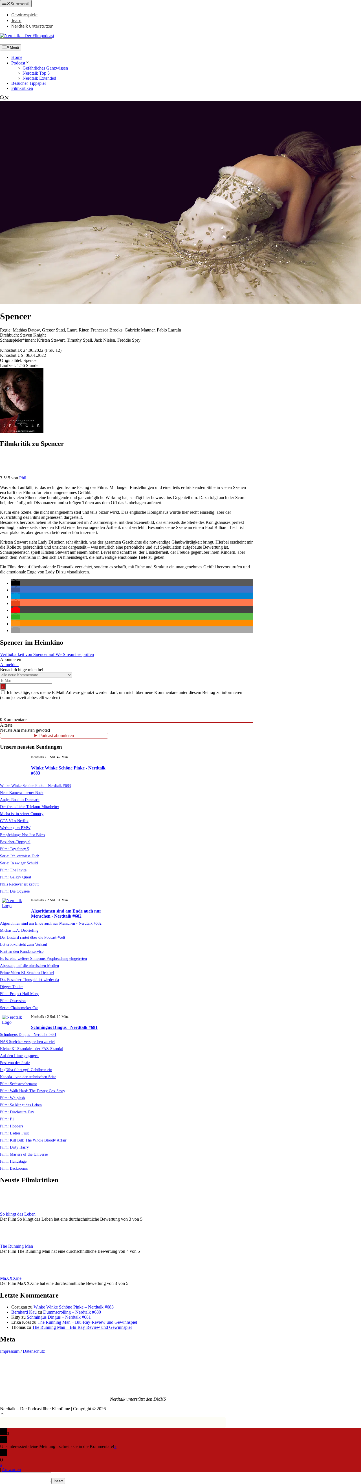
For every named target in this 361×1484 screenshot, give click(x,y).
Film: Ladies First (14, 1133)
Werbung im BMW (15, 828)
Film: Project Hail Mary (19, 993)
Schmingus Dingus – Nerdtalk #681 (59, 1317)
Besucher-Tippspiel (28, 83)
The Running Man (16, 1246)
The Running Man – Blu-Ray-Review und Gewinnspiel (87, 1322)
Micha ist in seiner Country (21, 813)
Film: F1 (7, 1119)
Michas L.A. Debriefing (19, 930)
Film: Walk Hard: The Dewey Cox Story (32, 1091)
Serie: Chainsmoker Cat (19, 1007)
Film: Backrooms (14, 1168)
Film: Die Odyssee (15, 891)
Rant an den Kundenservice (21, 951)
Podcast (18, 63)
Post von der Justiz (15, 1062)
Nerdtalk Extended (39, 78)
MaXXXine (10, 1278)
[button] (15, 583)
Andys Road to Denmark (19, 799)
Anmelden (9, 664)
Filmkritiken (22, 88)
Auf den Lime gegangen (19, 1055)
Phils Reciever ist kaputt (19, 884)
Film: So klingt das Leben (21, 1105)
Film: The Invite (13, 870)
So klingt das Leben (18, 1214)
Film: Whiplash (12, 1098)
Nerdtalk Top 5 (36, 73)
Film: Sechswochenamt (18, 1084)
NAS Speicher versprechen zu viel (27, 1041)
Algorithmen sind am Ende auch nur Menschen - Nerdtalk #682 (66, 913)
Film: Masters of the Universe (24, 1154)
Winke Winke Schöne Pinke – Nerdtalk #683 (74, 1307)
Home (16, 57)
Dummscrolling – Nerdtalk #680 (72, 1312)
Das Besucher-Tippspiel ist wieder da (29, 979)
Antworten (11, 1469)
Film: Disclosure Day (17, 1112)
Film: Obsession (13, 1000)
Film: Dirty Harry (14, 1147)
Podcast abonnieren (56, 735)
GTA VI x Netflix (14, 820)
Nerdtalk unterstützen (32, 26)
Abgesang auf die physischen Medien (29, 965)
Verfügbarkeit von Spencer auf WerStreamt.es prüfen (47, 654)
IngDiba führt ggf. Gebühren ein (26, 1069)
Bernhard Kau (24, 1312)
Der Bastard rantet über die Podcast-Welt (32, 937)
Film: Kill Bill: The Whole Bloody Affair (33, 1140)
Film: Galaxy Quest (15, 877)
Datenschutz (34, 1351)
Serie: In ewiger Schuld (19, 863)
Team (16, 20)
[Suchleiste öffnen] (4, 98)
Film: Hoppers (11, 1126)
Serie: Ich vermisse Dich (19, 856)
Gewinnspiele (24, 14)
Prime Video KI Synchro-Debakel (27, 972)
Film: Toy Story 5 (14, 849)
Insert (58, 1481)
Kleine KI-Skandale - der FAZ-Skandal (31, 1048)
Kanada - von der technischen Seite (28, 1076)
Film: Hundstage (13, 1161)
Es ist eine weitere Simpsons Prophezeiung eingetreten (43, 958)
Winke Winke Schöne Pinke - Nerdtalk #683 (35, 785)
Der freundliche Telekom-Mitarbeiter (29, 806)
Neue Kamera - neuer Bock (21, 792)
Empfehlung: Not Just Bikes (22, 835)
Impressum (9, 1351)
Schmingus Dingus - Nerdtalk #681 (64, 1027)
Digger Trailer (11, 986)
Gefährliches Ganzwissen (45, 68)
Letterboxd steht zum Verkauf (23, 944)
